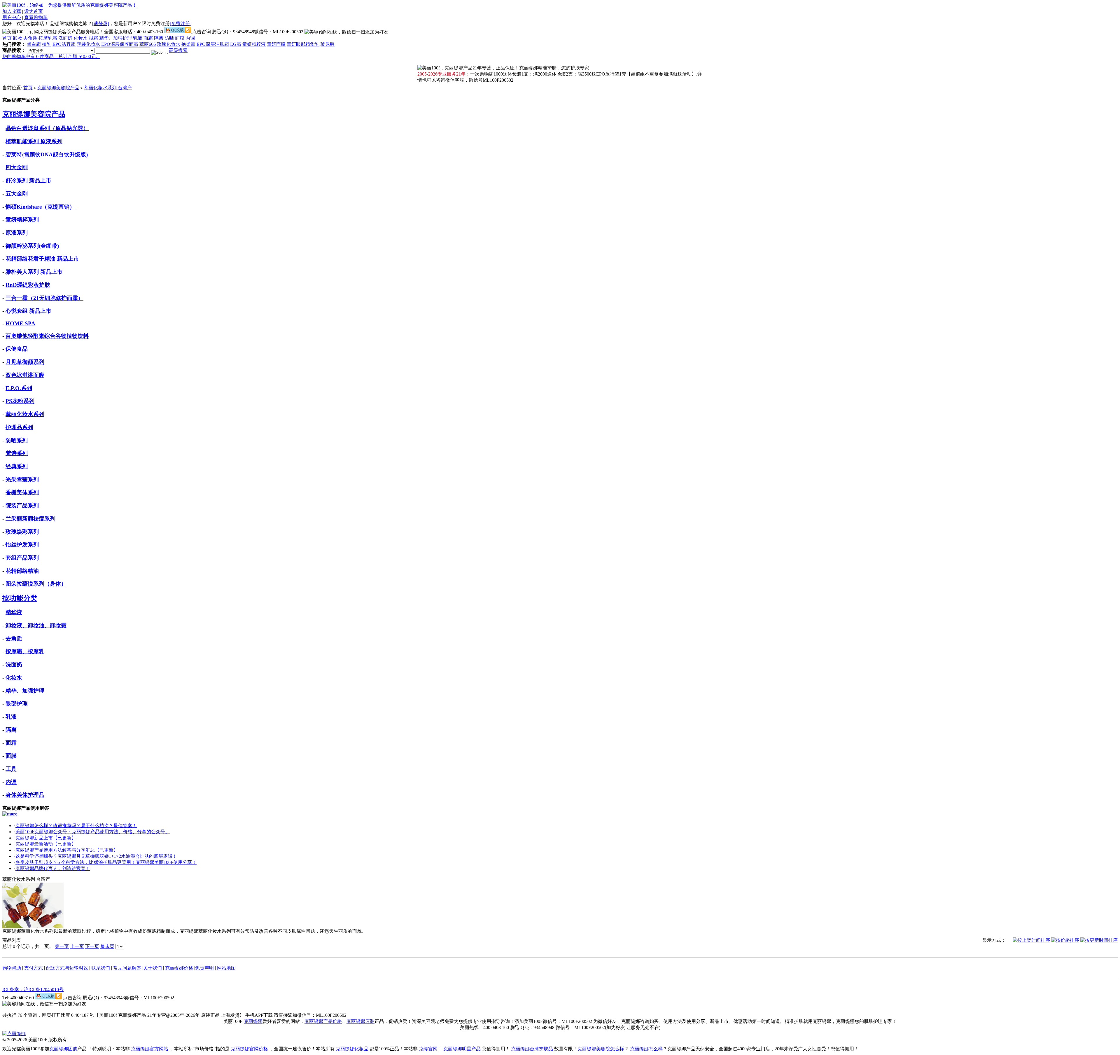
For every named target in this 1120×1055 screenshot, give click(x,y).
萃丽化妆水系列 (25, 414)
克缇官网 (428, 1048)
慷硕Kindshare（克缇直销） (40, 207)
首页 (7, 38)
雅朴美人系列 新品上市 (34, 272)
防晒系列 (17, 440)
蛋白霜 (34, 44)
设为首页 (33, 11)
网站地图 (226, 967)
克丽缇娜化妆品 (352, 1048)
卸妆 (17, 38)
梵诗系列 (17, 453)
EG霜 (235, 44)
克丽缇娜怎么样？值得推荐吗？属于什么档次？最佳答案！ (76, 825)
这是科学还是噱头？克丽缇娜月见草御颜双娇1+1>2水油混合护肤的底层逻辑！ (96, 856)
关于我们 (152, 967)
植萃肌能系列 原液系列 (34, 141)
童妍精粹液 (254, 44)
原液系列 (17, 233)
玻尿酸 (328, 44)
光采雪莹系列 (22, 479)
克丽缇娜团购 (63, 1048)
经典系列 (17, 466)
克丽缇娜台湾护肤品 (532, 1048)
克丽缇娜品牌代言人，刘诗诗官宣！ (52, 868)
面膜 (179, 38)
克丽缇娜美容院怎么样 (601, 1048)
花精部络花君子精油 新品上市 (42, 259)
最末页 (107, 946)
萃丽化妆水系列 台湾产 (108, 87)
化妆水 (81, 38)
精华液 (14, 612)
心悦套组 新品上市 (28, 311)
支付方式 (33, 967)
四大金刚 (17, 167)
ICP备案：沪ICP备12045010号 (33, 989)
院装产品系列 (22, 505)
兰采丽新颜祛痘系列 (30, 519)
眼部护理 (17, 704)
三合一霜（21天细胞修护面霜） (44, 298)
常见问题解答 (127, 967)
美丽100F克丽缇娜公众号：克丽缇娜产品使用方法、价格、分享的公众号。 (92, 831)
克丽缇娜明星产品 (462, 1048)
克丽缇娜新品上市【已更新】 (45, 837)
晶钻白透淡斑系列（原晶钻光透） (47, 128)
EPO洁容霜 (64, 44)
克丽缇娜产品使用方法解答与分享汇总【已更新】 (66, 850)
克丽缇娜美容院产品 (58, 87)
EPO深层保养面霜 (119, 44)
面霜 (148, 38)
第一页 (62, 946)
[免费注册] (180, 23)
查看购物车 (36, 17)
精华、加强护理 (115, 38)
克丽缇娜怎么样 (646, 1048)
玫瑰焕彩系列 (22, 532)
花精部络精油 (22, 571)
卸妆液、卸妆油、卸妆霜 (36, 625)
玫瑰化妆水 (168, 44)
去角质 (30, 38)
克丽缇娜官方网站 (149, 1048)
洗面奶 (65, 38)
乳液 (137, 38)
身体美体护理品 (25, 795)
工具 (11, 769)
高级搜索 (178, 50)
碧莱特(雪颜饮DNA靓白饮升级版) (47, 154)
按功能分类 (19, 598)
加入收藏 (11, 11)
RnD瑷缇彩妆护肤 (28, 285)
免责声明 (204, 967)
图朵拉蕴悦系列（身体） (36, 584)
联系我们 (100, 967)
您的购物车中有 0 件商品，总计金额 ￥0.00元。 (51, 56)
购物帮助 (11, 967)
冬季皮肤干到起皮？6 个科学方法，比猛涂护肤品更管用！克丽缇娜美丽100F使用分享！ (106, 862)
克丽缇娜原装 (360, 1021)
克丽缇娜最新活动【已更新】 (45, 843)
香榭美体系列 (22, 492)
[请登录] (100, 23)
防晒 (169, 38)
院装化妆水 (88, 44)
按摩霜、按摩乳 (25, 651)
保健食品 (17, 349)
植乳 (46, 44)
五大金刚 (17, 194)
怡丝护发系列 (22, 545)
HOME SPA (20, 323)
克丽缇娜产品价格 (323, 1021)
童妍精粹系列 (22, 219)
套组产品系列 (22, 558)
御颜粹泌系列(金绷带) (32, 246)
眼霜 (93, 38)
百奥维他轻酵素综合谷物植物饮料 (47, 336)
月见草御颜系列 (25, 362)
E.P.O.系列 (19, 388)
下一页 (92, 946)
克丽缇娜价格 (179, 967)
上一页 (77, 946)
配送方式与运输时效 (67, 967)
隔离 (158, 38)
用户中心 (11, 17)
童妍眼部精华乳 (303, 44)
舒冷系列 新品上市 (28, 180)
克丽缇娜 (253, 1021)
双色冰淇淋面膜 (25, 375)
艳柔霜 (188, 44)
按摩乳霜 (47, 38)
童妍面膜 (276, 44)
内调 (190, 38)
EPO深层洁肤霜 (213, 44)
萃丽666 (147, 44)
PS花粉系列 (20, 401)
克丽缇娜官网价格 (249, 1048)
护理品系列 (19, 427)
